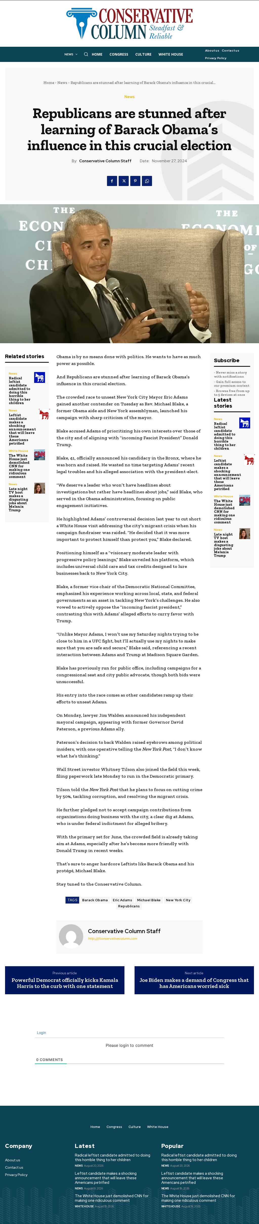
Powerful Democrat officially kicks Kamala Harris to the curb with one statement (65, 983)
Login (41, 1032)
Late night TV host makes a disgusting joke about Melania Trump (18, 499)
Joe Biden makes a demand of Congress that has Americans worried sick (194, 983)
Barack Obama (95, 900)
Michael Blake (149, 900)
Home (49, 82)
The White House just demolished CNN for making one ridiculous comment (19, 466)
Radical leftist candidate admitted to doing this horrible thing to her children (19, 390)
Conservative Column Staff (105, 161)
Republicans (129, 906)
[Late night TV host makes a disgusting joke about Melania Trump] (39, 488)
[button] (86, 54)
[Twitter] (124, 181)
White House (18, 450)
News (62, 82)
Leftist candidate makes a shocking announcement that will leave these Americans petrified (22, 429)
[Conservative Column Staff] (71, 936)
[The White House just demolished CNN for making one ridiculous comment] (39, 454)
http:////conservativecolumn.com (112, 938)
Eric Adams (122, 900)
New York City (178, 900)
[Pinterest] (135, 181)
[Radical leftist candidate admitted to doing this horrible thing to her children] (39, 377)
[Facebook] (112, 181)
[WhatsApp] (147, 181)
